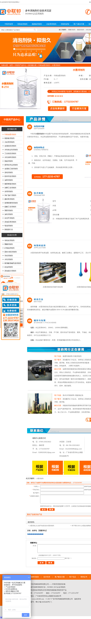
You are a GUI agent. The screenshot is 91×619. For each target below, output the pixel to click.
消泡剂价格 (61, 584)
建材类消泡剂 (9, 199)
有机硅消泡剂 (22, 24)
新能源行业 (9, 229)
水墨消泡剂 (39, 478)
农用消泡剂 (9, 191)
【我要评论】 (43, 530)
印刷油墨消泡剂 (44, 65)
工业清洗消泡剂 (10, 153)
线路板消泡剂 (37, 24)
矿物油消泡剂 (9, 248)
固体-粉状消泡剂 (11, 252)
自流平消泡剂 (9, 218)
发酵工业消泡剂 (10, 188)
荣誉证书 (84, 577)
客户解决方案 (60, 577)
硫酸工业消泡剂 (10, 207)
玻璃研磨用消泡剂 (11, 203)
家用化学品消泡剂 (11, 165)
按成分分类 (12, 235)
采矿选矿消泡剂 (10, 195)
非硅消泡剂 (9, 256)
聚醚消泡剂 (71, 30)
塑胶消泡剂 (9, 210)
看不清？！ (68, 558)
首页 (11, 65)
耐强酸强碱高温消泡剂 (13, 263)
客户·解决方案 (79, 24)
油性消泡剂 (9, 214)
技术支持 (46, 577)
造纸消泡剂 (9, 172)
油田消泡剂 (9, 180)
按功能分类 (32, 65)
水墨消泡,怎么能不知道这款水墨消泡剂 (42, 525)
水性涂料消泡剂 (10, 157)
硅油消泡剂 (9, 267)
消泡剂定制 (65, 24)
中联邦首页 (9, 24)
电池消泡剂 (9, 226)
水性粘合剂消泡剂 (11, 150)
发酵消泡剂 (35, 577)
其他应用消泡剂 (10, 222)
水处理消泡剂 (51, 24)
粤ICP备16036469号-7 (43, 602)
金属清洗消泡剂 (10, 146)
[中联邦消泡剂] (10, 14)
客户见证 (72, 577)
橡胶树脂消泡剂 (10, 184)
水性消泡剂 (9, 259)
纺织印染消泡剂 (10, 176)
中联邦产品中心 (20, 65)
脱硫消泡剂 (80, 30)
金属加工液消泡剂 (11, 169)
